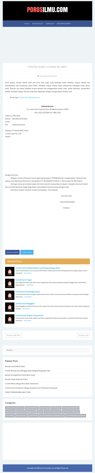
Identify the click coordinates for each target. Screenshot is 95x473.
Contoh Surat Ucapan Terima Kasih (29, 315)
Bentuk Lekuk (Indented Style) (16, 379)
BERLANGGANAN (64, 23)
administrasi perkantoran (14, 408)
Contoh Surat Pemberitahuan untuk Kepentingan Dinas (38, 268)
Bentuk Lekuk (44, 408)
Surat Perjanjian (21, 415)
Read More (27, 273)
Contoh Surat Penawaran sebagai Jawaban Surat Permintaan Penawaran (31, 388)
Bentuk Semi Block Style (71, 408)
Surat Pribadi (33, 415)
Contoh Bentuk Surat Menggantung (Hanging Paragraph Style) (27, 371)
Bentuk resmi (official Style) (15, 366)
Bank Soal (50, 23)
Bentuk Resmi (55, 408)
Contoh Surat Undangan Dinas (28, 292)
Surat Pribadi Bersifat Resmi (75, 415)
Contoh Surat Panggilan (25, 303)
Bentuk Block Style (31, 408)
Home (26, 23)
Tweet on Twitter (27, 252)
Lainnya (39, 412)
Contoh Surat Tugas (24, 280)
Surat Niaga (10, 415)
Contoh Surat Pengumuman (29, 97)
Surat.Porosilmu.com (47, 468)
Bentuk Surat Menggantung (26, 412)
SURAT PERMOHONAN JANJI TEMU (18, 392)
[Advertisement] (47, 44)
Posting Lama (83, 335)
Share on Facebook (12, 252)
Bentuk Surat (37, 23)
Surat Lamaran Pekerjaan (70, 412)
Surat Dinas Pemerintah (48, 76)
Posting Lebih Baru (14, 335)
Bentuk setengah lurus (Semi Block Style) (20, 375)
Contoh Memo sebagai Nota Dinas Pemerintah (21, 383)
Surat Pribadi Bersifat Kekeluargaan (52, 415)
